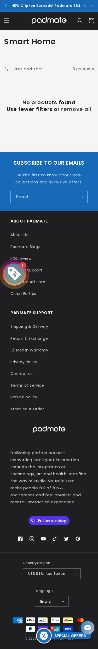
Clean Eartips (23, 293)
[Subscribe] (81, 197)
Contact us (21, 373)
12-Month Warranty (29, 350)
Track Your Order (27, 409)
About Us (19, 234)
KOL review (21, 258)
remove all (76, 109)
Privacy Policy (23, 361)
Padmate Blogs (25, 246)
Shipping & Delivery (29, 326)
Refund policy (23, 397)
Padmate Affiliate (27, 282)
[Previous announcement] (5, 5)
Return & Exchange (29, 338)
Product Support (26, 270)
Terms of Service (27, 385)
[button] (6, 20)
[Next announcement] (92, 5)
